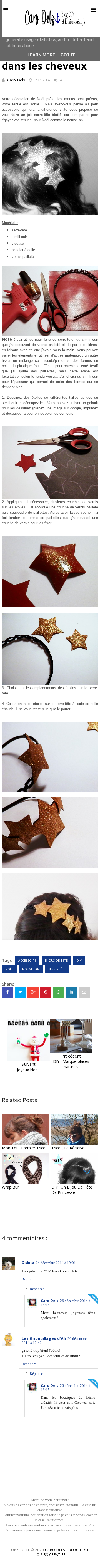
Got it (68, 55)
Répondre (29, 1279)
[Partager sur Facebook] (7, 992)
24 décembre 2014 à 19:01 (56, 1263)
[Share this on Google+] (33, 992)
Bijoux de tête (56, 960)
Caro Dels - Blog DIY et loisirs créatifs (63, 1552)
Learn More (41, 55)
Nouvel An (30, 969)
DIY (79, 960)
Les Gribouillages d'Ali (44, 1338)
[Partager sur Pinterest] (84, 992)
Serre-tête (57, 969)
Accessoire (27, 960)
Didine (28, 1262)
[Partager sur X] (20, 992)
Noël (9, 969)
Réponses (37, 1289)
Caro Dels (16, 80)
